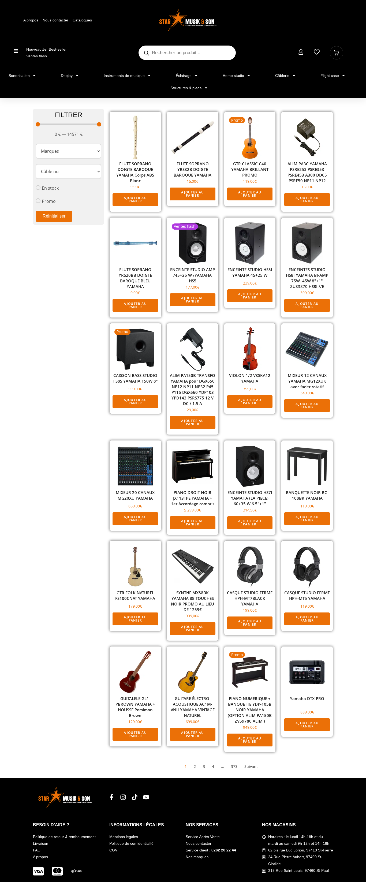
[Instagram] (123, 797)
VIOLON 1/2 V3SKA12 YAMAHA (249, 378)
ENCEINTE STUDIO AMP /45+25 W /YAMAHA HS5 (192, 275)
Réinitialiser (54, 216)
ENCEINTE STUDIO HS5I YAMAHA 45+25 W (249, 272)
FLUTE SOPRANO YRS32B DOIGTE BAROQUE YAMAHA (192, 169)
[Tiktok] (135, 797)
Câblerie (282, 75)
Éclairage (184, 75)
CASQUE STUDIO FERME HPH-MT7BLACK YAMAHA (249, 598)
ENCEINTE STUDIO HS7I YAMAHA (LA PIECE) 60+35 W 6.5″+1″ (249, 498)
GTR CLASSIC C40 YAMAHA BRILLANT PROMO (249, 169)
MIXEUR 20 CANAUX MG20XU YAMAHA (135, 495)
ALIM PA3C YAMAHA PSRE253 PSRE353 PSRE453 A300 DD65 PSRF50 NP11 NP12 (307, 172)
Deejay (67, 75)
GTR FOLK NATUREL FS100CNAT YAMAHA (135, 595)
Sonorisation (19, 75)
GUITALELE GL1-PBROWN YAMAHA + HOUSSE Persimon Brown (135, 707)
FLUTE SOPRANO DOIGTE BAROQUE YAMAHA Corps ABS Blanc (135, 172)
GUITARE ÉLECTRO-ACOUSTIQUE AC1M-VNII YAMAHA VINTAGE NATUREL (193, 707)
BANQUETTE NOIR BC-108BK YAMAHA (307, 495)
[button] (16, 50)
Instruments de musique (124, 75)
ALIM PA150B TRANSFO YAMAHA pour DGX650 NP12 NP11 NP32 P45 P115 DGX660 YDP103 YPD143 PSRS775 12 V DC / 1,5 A (192, 389)
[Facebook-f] (112, 797)
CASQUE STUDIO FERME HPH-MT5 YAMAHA (307, 595)
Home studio (233, 75)
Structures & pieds (185, 88)
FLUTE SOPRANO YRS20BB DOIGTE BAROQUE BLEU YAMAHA (135, 278)
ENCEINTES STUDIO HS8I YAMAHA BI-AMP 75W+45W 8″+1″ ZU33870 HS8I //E (307, 278)
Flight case (329, 75)
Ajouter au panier (135, 199)
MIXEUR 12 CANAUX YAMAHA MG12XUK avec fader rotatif (307, 381)
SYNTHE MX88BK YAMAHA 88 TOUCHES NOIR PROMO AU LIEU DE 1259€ (192, 601)
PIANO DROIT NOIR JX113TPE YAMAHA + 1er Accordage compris (192, 498)
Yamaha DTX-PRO (307, 698)
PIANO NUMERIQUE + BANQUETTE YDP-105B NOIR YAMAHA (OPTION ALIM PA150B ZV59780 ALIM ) (250, 710)
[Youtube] (146, 797)
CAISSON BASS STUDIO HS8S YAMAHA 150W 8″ (135, 378)
